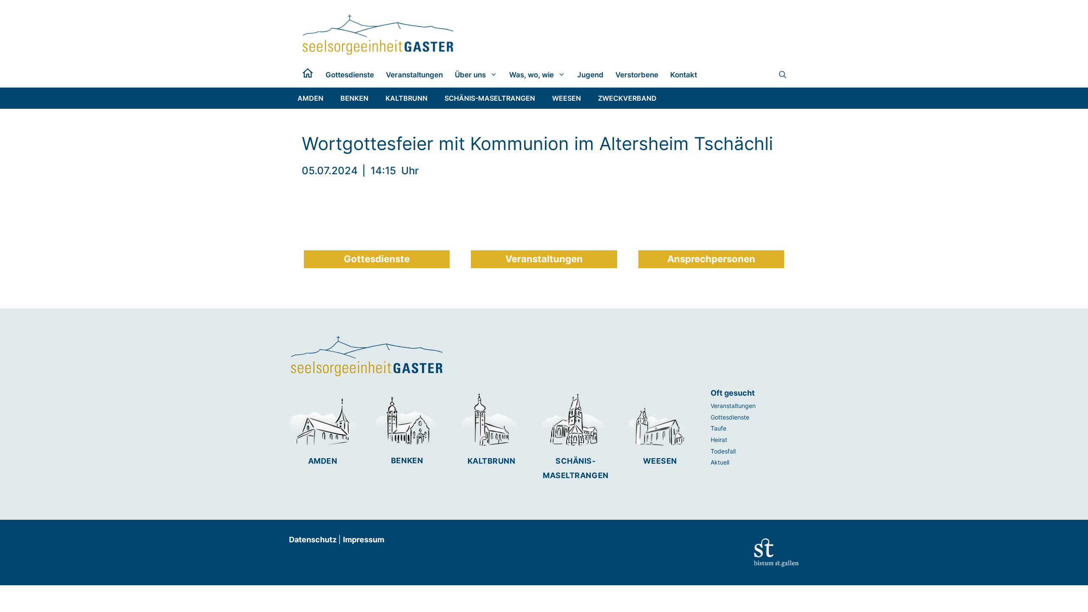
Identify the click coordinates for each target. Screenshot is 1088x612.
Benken (407, 460)
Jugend (590, 75)
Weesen (660, 460)
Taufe (718, 428)
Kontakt (683, 75)
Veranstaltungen (414, 75)
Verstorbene (636, 75)
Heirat (719, 439)
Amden (322, 460)
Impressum (363, 539)
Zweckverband (627, 98)
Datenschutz (313, 539)
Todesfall (723, 451)
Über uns (470, 75)
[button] (782, 75)
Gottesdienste (350, 75)
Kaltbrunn (492, 460)
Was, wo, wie (531, 75)
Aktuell (720, 462)
